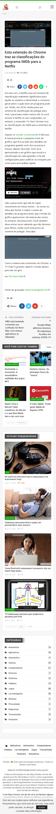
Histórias (13, 678)
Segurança (14, 709)
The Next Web (15, 276)
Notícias (12, 699)
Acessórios (14, 647)
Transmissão (15, 714)
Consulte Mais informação (29, 811)
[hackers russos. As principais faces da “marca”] (40, 358)
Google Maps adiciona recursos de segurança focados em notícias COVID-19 (41, 331)
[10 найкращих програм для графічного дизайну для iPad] (28, 595)
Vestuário (13, 719)
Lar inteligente (16, 693)
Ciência (12, 663)
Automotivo (14, 657)
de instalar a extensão (24, 134)
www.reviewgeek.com (36, 289)
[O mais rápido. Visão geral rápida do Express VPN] (40, 393)
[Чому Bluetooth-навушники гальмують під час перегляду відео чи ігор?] (28, 549)
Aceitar (41, 807)
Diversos (13, 673)
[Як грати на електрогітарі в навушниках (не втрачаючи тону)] (28, 458)
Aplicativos (14, 652)
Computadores (12, 364)
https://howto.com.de (39, 774)
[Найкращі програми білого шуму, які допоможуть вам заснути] (28, 503)
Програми (10, 518)
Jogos (11, 688)
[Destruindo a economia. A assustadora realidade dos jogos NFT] (15, 358)
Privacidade (14, 704)
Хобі (7, 472)
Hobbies (12, 683)
